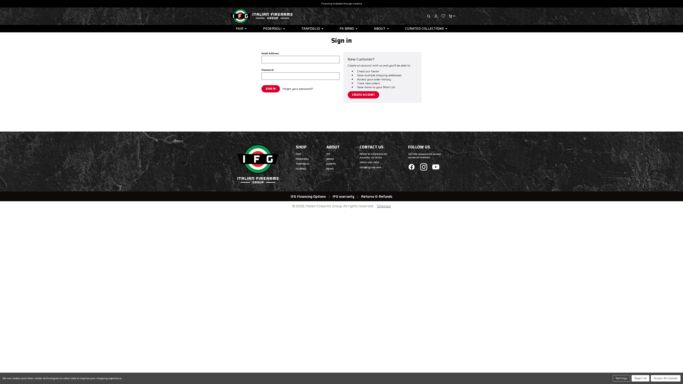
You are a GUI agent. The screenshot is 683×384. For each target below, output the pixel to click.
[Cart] (450, 16)
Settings (621, 378)
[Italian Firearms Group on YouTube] (435, 167)
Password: (267, 70)
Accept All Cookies (666, 378)
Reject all (640, 378)
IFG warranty (343, 196)
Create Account (363, 95)
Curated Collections (424, 28)
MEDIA (330, 159)
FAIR (239, 28)
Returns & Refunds (376, 196)
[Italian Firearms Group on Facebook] (411, 167)
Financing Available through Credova (341, 4)
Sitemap (384, 206)
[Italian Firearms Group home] (261, 16)
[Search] (428, 16)
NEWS (330, 169)
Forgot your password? (297, 89)
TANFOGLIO (310, 28)
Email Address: (270, 53)
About (379, 28)
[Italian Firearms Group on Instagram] (423, 167)
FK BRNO (347, 28)
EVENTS (331, 164)
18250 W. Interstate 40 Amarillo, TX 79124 (373, 155)
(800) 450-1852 (369, 162)
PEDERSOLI (272, 28)
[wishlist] (443, 16)
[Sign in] (436, 16)
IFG (328, 154)
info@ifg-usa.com (370, 167)
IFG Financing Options (308, 196)
